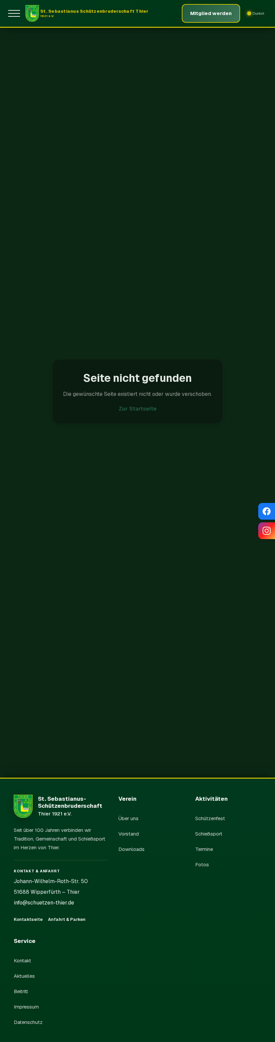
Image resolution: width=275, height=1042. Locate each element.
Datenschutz (28, 1022)
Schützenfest (210, 818)
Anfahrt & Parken (67, 919)
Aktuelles (24, 976)
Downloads (131, 849)
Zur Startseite (138, 408)
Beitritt (21, 991)
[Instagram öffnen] (266, 530)
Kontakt (22, 960)
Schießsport (208, 834)
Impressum (26, 1007)
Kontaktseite (28, 919)
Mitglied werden (211, 13)
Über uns (128, 818)
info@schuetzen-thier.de (44, 902)
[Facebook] (266, 511)
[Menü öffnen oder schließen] (15, 13)
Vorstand (128, 834)
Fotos (202, 864)
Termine (204, 849)
